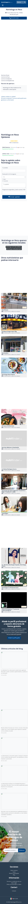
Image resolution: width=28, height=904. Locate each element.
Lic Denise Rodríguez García (9, 469)
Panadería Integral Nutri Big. (9, 331)
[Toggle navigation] (2, 5)
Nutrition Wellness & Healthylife (10, 447)
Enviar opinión (15, 197)
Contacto (14, 891)
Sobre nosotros (14, 870)
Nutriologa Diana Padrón (8, 374)
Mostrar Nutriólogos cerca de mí (15, 854)
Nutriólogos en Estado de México (13, 246)
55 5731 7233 (14, 18)
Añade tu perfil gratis (14, 638)
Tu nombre (5, 168)
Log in (14, 872)
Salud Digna (5, 513)
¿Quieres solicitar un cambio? (8, 96)
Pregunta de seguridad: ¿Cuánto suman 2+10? (13, 189)
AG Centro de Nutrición (8, 426)
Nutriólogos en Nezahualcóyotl (14, 249)
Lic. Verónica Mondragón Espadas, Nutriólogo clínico (14, 565)
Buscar (22, 850)
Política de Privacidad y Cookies (14, 884)
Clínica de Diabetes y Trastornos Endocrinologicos (10, 609)
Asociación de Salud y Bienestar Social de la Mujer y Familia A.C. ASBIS (13, 491)
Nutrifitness (5, 310)
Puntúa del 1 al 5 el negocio (9, 174)
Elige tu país (15, 898)
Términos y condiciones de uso (14, 881)
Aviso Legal (14, 883)
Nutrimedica (5, 353)
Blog (14, 875)
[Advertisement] (14, 35)
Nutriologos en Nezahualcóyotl (10, 587)
